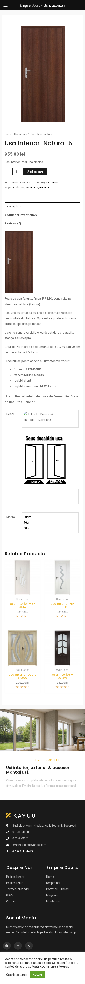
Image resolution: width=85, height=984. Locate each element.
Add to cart (35, 172)
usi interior (32, 187)
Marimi (10, 517)
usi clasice (18, 187)
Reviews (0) (13, 223)
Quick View (22, 592)
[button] (20, 851)
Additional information (21, 215)
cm (27, 517)
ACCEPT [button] (37, 974)
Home (8, 134)
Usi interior (20, 134)
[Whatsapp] (29, 946)
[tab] (42, 206)
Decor (10, 414)
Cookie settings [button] (16, 975)
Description (13, 206)
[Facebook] (7, 946)
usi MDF (44, 187)
